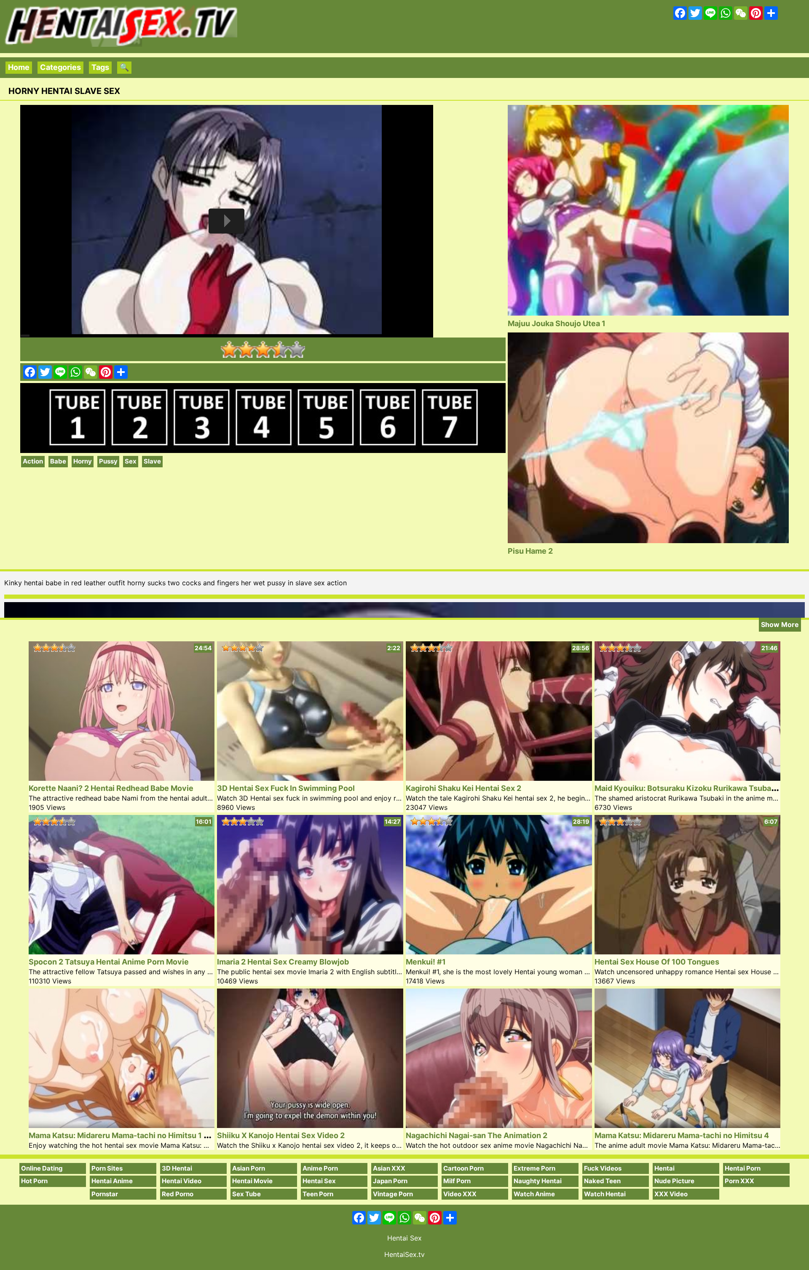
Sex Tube (246, 1194)
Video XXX (460, 1194)
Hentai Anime (112, 1181)
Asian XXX (389, 1168)
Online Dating (42, 1168)
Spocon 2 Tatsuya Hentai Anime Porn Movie (109, 961)
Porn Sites (107, 1168)
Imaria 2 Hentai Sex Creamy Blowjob (283, 961)
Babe (58, 461)
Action (33, 461)
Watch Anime (534, 1194)
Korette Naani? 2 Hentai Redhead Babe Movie (111, 788)
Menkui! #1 (426, 961)
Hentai (664, 1168)
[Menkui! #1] (499, 951)
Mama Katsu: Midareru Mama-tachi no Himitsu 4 (682, 1135)
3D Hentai (177, 1168)
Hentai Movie (252, 1181)
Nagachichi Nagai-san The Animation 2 (476, 1135)
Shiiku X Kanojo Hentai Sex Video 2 (281, 1135)
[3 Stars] (262, 349)
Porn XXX (739, 1181)
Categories (60, 67)
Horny (82, 461)
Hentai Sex (319, 1181)
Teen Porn (318, 1194)
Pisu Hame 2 (530, 551)
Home (18, 67)
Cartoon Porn (463, 1168)
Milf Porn (457, 1181)
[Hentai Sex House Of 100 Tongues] (688, 951)
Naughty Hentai (538, 1181)
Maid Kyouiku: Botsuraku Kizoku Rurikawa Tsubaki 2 (689, 788)
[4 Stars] (279, 349)
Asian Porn (248, 1168)
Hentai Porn (743, 1168)
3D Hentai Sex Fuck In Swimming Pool (286, 788)
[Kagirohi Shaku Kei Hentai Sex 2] (499, 778)
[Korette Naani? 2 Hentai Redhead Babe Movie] (122, 778)
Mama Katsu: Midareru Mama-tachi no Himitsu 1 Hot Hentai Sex (143, 1135)
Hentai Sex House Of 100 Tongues (657, 961)
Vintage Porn (393, 1194)
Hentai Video (181, 1181)
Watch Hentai (605, 1194)
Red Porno (177, 1194)
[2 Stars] (246, 349)
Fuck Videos (602, 1168)
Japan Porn (390, 1181)
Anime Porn (320, 1168)
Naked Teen (602, 1181)
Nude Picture (674, 1181)
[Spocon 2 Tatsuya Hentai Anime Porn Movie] (122, 951)
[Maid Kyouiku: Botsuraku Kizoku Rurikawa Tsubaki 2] (688, 778)
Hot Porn (34, 1181)
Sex (131, 461)
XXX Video (671, 1194)
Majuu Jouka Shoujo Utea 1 (556, 323)
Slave (152, 461)
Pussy (108, 461)
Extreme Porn (534, 1168)
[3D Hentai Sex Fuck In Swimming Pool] (310, 778)
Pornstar (104, 1194)
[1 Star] (229, 349)
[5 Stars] (296, 349)
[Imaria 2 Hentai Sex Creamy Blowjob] (310, 951)
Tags (100, 67)
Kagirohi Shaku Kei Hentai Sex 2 (463, 788)
